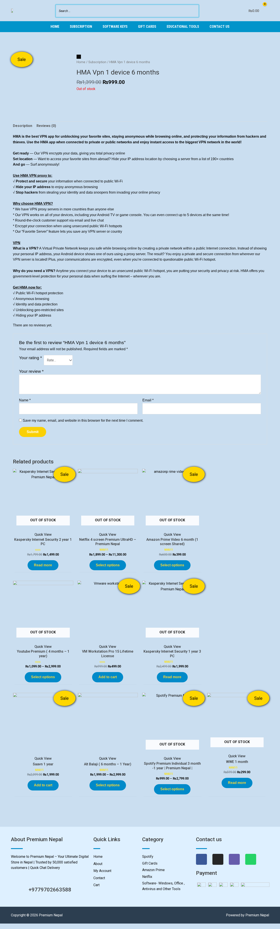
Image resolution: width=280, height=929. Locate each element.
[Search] (195, 10)
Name (25, 400)
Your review (31, 371)
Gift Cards (147, 26)
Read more (43, 565)
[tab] (22, 125)
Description (22, 126)
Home (55, 26)
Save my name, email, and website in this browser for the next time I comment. (83, 420)
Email (148, 400)
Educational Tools (183, 26)
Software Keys (115, 26)
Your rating (30, 357)
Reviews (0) (46, 126)
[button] (1, 926)
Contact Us (219, 26)
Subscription (81, 26)
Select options (108, 565)
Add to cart (107, 677)
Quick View (43, 534)
